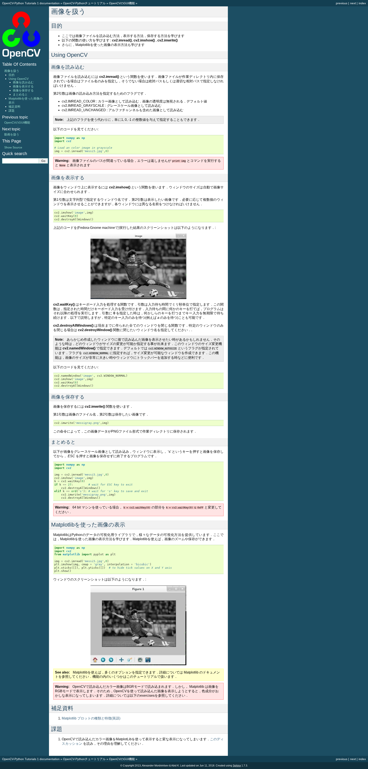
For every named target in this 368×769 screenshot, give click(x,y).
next (353, 3)
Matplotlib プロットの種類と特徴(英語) (91, 718)
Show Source (13, 147)
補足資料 (14, 106)
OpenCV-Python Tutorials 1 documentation (31, 3)
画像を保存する (23, 90)
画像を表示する (23, 86)
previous (341, 3)
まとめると (20, 94)
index (362, 3)
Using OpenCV (19, 78)
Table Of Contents (19, 64)
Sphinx (237, 765)
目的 (11, 75)
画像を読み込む (23, 82)
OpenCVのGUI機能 (122, 3)
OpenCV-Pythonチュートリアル (84, 3)
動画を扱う (11, 134)
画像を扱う (11, 71)
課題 (11, 110)
